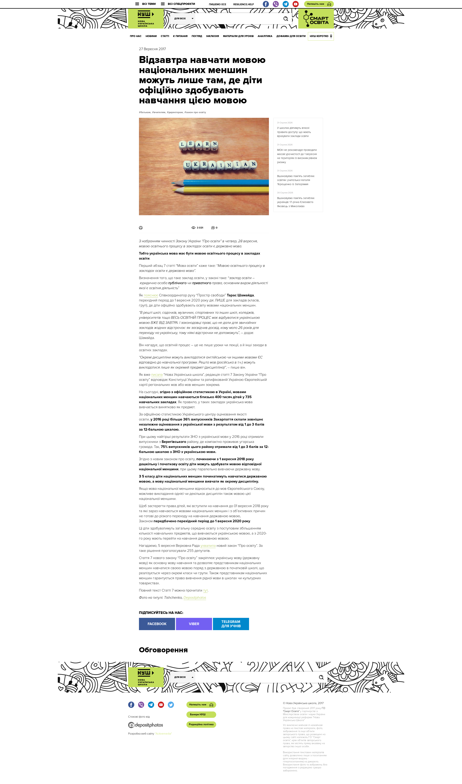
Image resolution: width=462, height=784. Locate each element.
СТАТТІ (165, 36)
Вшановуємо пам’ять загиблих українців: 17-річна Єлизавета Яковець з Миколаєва (295, 202)
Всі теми (149, 4)
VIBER (194, 624)
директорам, (176, 112)
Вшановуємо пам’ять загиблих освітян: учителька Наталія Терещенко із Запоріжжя (295, 180)
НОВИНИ (151, 36)
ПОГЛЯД (197, 36)
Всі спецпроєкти (181, 4)
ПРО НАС (135, 36)
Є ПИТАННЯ (180, 36)
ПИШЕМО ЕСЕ (217, 4)
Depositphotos (195, 597)
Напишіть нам (315, 3)
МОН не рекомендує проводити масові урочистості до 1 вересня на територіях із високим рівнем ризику (297, 156)
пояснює (151, 295)
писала (157, 375)
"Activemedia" (163, 733)
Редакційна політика (201, 724)
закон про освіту (196, 112)
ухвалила (208, 546)
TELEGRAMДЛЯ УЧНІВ (231, 624)
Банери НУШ (198, 714)
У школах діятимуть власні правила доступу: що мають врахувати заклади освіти (294, 132)
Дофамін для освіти (291, 36)
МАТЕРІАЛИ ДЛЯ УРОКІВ (238, 36)
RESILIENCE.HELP (243, 4)
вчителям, (160, 112)
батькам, (146, 112)
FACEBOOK (157, 624)
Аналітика (265, 36)
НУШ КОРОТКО (319, 36)
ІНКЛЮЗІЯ (212, 36)
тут (205, 590)
